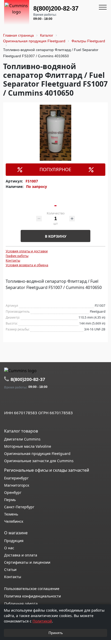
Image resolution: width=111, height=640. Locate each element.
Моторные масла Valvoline (27, 446)
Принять (56, 633)
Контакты (13, 260)
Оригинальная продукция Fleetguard (37, 453)
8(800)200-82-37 (55, 8)
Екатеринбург (16, 478)
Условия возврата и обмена (27, 265)
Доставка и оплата (20, 555)
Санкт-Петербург (19, 506)
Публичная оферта (21, 603)
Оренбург (12, 492)
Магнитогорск (16, 485)
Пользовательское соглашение (31, 588)
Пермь (10, 499)
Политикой (42, 621)
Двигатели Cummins (22, 439)
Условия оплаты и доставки (27, 251)
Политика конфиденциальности (32, 596)
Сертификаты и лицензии (27, 562)
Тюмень (11, 514)
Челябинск (13, 521)
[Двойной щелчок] (8, 401)
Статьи (10, 569)
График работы (17, 256)
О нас (9, 547)
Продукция (13, 540)
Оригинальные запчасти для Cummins (39, 460)
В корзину (55, 236)
